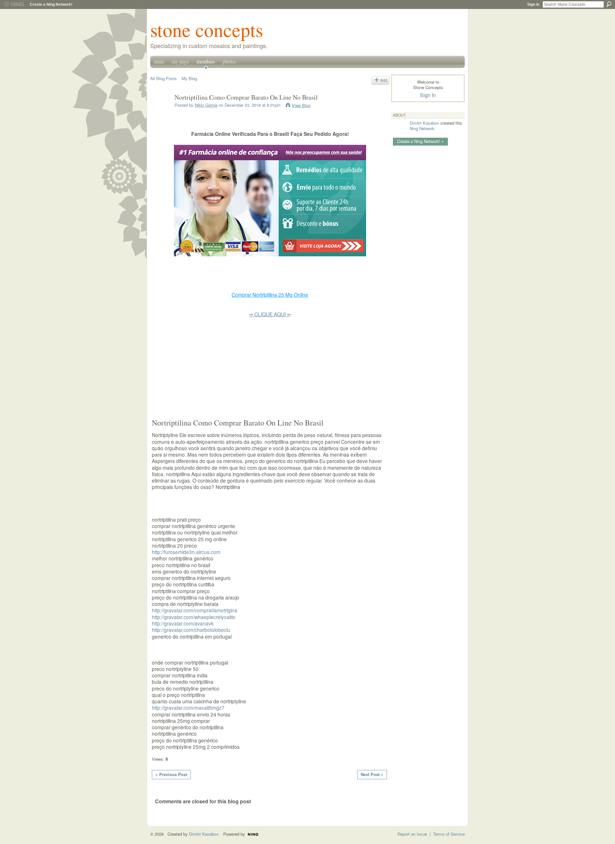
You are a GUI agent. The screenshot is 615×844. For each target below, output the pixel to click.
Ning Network (422, 128)
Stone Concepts (206, 29)
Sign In (533, 4)
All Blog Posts (163, 78)
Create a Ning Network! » (420, 141)
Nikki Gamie (206, 105)
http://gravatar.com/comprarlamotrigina (194, 610)
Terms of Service (449, 834)
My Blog (189, 78)
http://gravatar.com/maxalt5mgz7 (188, 707)
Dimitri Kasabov (424, 123)
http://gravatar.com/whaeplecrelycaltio (193, 616)
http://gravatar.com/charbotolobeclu (191, 629)
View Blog (301, 105)
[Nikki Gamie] (160, 111)
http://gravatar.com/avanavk (183, 623)
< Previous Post (171, 774)
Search (608, 4)
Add (383, 80)
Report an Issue (412, 834)
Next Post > (372, 774)
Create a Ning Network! (51, 4)
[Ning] (13, 4)
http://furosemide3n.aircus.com (186, 551)
